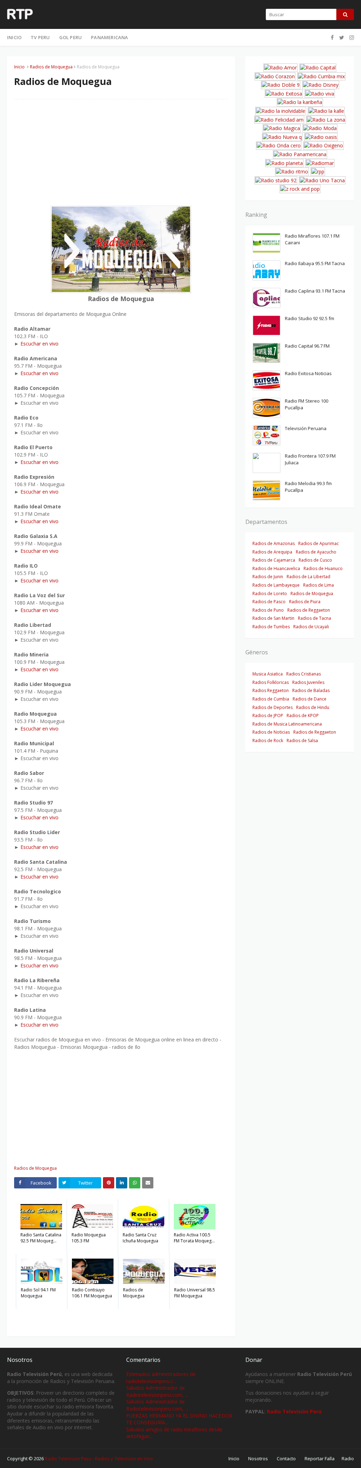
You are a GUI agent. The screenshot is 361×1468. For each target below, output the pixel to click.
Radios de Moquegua (51, 67)
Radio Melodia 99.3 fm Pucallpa (308, 487)
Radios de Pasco (269, 602)
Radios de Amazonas (273, 543)
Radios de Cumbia (270, 699)
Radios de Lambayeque (276, 585)
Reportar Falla (320, 1458)
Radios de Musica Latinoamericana (287, 724)
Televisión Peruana (305, 428)
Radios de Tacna (314, 618)
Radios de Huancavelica (276, 568)
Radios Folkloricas (270, 682)
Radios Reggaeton (270, 690)
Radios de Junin (267, 577)
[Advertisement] (121, 155)
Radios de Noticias (271, 732)
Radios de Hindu (312, 707)
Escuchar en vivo (39, 343)
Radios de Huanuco (323, 568)
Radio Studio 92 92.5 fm (309, 318)
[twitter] (341, 37)
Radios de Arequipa (272, 552)
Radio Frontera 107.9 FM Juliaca (310, 459)
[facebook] (332, 37)
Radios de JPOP (267, 715)
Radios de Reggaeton (308, 610)
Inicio (19, 67)
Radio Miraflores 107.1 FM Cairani (312, 239)
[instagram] (351, 37)
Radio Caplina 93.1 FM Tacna (315, 291)
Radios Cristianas (303, 674)
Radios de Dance (309, 699)
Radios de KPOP (303, 715)
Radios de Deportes (272, 707)
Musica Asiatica (267, 674)
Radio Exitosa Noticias (308, 373)
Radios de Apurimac (318, 543)
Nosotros (258, 1458)
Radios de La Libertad (308, 577)
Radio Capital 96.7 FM (307, 346)
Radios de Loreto (269, 594)
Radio (348, 1458)
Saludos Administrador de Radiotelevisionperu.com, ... (157, 1391)
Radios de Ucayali (311, 627)
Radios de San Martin (273, 618)
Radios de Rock (267, 741)
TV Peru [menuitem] (40, 37)
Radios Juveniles (308, 682)
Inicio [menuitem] (14, 37)
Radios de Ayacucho (316, 552)
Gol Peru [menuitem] (70, 37)
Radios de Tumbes (271, 627)
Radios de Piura (304, 602)
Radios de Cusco (315, 560)
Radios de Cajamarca (273, 560)
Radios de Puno (268, 610)
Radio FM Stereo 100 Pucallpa (306, 404)
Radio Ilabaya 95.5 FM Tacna (315, 263)
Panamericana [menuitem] (109, 37)
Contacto (286, 1458)
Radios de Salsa (302, 741)
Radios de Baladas (311, 690)
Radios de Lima (318, 585)
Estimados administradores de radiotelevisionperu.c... (161, 1377)
